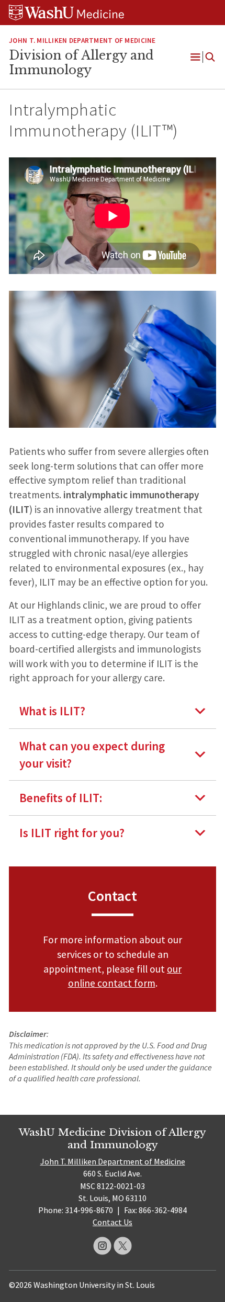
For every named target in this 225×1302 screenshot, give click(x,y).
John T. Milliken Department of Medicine (112, 1161)
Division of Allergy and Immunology (81, 62)
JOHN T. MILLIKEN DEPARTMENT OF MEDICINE (82, 40)
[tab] (112, 711)
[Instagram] (102, 1246)
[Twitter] (123, 1246)
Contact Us (112, 1222)
